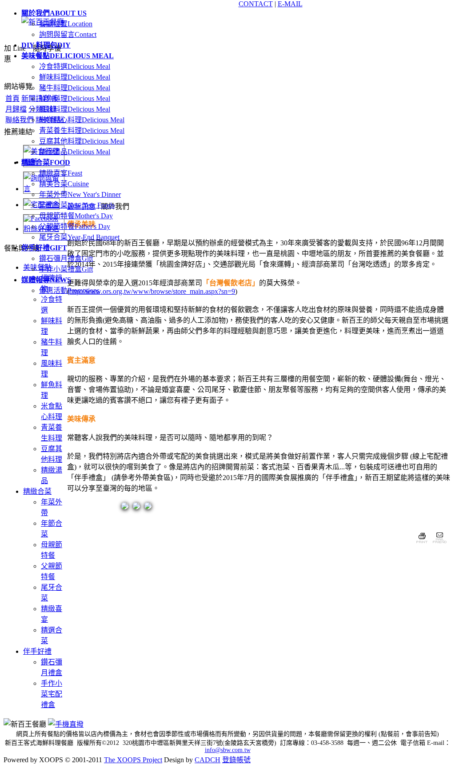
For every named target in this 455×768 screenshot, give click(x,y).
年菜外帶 (80, 194)
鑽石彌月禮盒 (66, 258)
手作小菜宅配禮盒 (51, 694)
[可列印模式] (422, 544)
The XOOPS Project (133, 760)
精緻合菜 (37, 491)
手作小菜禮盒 (66, 269)
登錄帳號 (236, 760)
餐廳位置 (65, 24)
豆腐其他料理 (81, 141)
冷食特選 (74, 66)
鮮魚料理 (74, 98)
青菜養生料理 (81, 130)
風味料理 (74, 109)
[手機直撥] (66, 724)
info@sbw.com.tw (228, 750)
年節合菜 (77, 205)
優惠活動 (69, 290)
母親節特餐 (76, 216)
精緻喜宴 (60, 173)
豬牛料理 (74, 88)
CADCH (207, 760)
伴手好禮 (37, 651)
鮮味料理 (74, 77)
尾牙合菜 (79, 237)
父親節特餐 (74, 226)
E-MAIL (290, 4)
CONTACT (256, 4)
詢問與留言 (67, 34)
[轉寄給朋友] (439, 544)
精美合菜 (64, 184)
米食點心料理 (81, 120)
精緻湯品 (74, 152)
